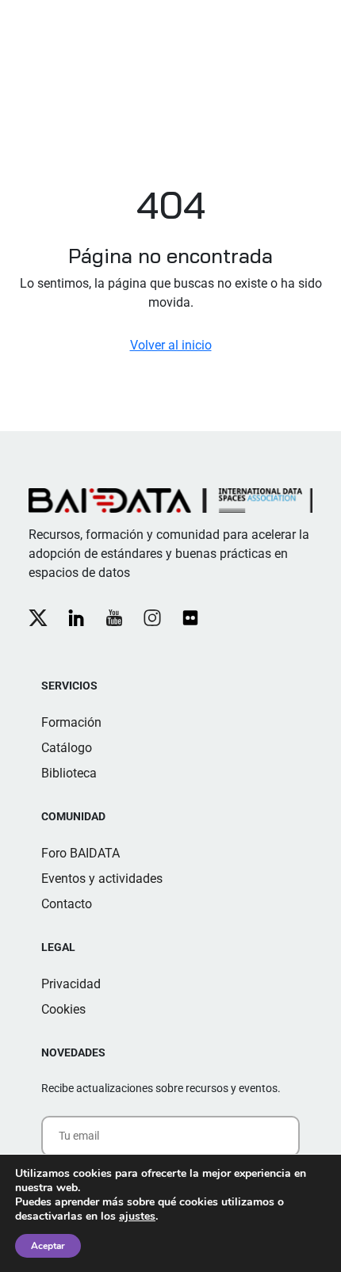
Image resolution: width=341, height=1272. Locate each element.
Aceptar (48, 1246)
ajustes (137, 1216)
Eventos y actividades (102, 878)
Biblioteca (69, 773)
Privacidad (71, 983)
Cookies (63, 1009)
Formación (71, 722)
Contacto (66, 903)
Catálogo (66, 747)
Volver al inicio (171, 345)
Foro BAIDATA (80, 853)
